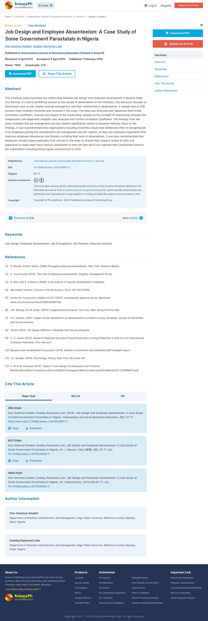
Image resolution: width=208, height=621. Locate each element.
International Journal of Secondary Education (50, 16)
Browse (43, 5)
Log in (152, 5)
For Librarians (105, 598)
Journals (19, 16)
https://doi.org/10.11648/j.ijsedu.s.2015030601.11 (38, 421)
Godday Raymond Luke (47, 46)
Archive (80, 16)
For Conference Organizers (112, 593)
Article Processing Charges (145, 598)
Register (166, 5)
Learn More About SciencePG (22, 589)
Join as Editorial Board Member (186, 588)
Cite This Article (164, 83)
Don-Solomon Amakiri (18, 46)
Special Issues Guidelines (111, 603)
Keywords (161, 69)
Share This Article (60, 73)
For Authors (104, 578)
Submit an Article (189, 5)
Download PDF (22, 73)
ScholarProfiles (82, 603)
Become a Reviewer (180, 593)
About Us (11, 572)
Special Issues (82, 583)
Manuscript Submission (182, 578)
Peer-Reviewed (37, 25)
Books (78, 593)
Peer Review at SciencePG (145, 583)
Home (8, 16)
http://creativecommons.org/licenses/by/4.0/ (81, 190)
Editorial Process (140, 578)
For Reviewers (106, 583)
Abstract (160, 62)
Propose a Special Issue (182, 583)
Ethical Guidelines (140, 593)
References (162, 76)
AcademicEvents (83, 598)
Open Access (138, 588)
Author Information (166, 90)
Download (36, 428)
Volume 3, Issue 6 (97, 16)
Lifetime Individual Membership (147, 603)
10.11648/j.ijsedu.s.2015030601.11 (52, 167)
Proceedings (81, 588)
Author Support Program (183, 598)
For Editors (104, 588)
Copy (15, 428)
